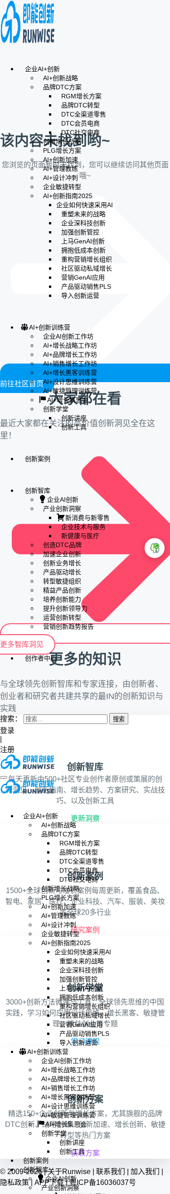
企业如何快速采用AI (84, 205)
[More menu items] (2, 685)
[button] (2, 700)
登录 (7, 730)
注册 (8, 749)
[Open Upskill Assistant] (155, 548)
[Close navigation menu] (2, 799)
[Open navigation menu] (3, 777)
